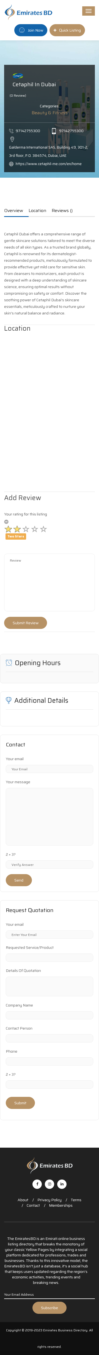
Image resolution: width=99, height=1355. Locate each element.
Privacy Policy (49, 1200)
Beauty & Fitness (50, 112)
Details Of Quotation (23, 971)
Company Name (19, 1005)
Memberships (61, 1205)
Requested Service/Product (30, 947)
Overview (13, 211)
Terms (76, 1200)
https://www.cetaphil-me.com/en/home (49, 164)
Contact (33, 1205)
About (23, 1200)
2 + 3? (11, 854)
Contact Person (19, 1028)
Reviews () (62, 211)
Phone (11, 1051)
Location (37, 211)
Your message (18, 782)
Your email (15, 759)
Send (18, 880)
